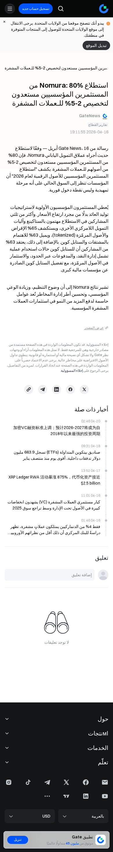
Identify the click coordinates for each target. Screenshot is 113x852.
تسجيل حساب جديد (35, 8)
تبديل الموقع (96, 45)
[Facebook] (70, 389)
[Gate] (103, 8)
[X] (84, 389)
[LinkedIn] (56, 389)
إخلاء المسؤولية (72, 370)
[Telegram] (42, 389)
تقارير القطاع (97, 124)
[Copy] (28, 389)
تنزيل (17, 840)
